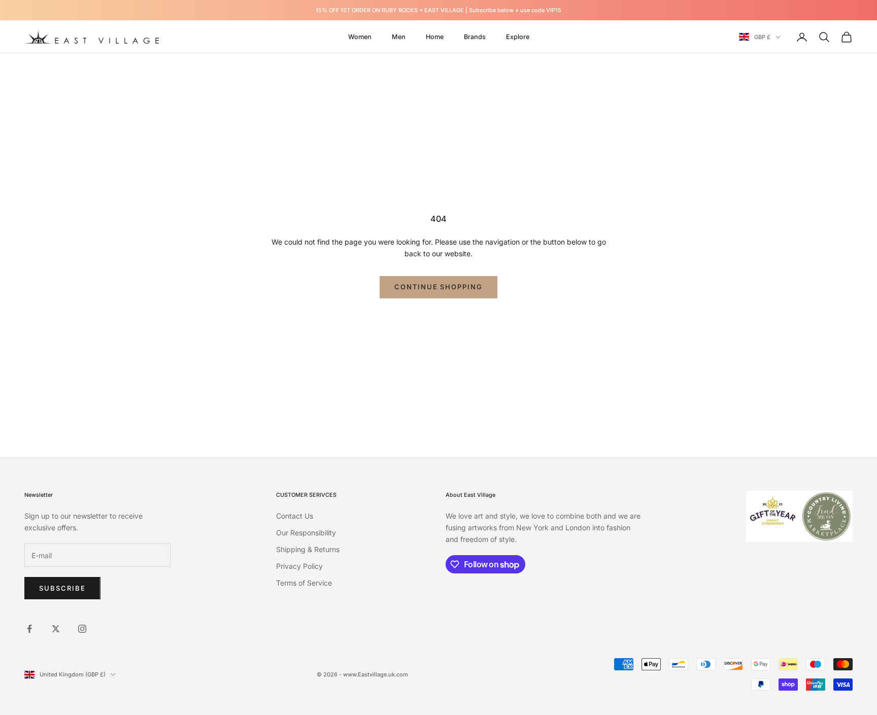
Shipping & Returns (308, 549)
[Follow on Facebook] (29, 629)
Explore (517, 37)
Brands (475, 37)
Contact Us (294, 516)
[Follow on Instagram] (82, 629)
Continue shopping (438, 287)
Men (399, 37)
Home (435, 37)
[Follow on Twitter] (56, 629)
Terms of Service (304, 582)
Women (360, 37)
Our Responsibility (306, 532)
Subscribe (62, 588)
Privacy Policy (299, 566)
